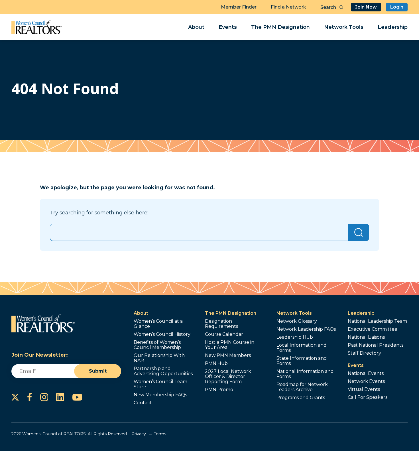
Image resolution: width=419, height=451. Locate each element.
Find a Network (288, 7)
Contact (143, 402)
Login (396, 7)
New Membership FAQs (160, 394)
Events (228, 27)
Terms (160, 433)
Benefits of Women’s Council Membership (157, 345)
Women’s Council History (162, 334)
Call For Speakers (367, 397)
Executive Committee (372, 329)
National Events (366, 373)
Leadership (393, 27)
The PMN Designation (280, 27)
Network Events (366, 381)
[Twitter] (15, 397)
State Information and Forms (301, 361)
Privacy (138, 433)
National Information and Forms (305, 374)
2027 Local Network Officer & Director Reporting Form (228, 376)
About (196, 27)
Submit (98, 371)
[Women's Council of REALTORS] (36, 27)
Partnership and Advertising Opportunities (163, 371)
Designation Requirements (221, 324)
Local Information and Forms (301, 348)
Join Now (366, 7)
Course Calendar (224, 334)
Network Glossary (296, 321)
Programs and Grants (300, 397)
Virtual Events (364, 389)
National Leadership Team (377, 321)
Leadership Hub (294, 337)
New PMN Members (228, 355)
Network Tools (343, 27)
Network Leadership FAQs (306, 329)
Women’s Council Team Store (160, 384)
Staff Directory (364, 353)
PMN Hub (216, 363)
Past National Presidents (375, 345)
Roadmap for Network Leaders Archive (302, 387)
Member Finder (239, 7)
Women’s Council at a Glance (158, 324)
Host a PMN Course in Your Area (229, 345)
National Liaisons (366, 337)
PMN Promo (219, 389)
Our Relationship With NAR (159, 358)
